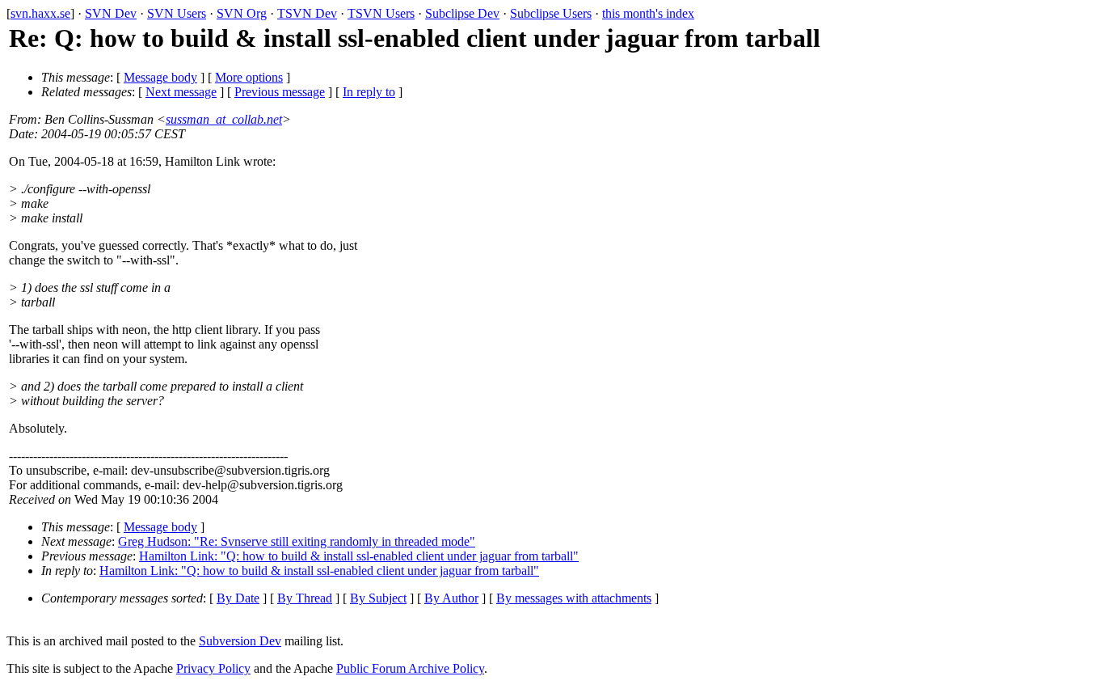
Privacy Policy (213, 668)
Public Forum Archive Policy (410, 668)
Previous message (279, 92)
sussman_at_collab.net (224, 119)
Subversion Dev (240, 641)
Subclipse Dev (462, 13)
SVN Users (176, 13)
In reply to (369, 92)
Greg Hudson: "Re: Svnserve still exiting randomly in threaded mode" (296, 541)
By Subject (378, 598)
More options (249, 77)
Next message (181, 92)
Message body (160, 77)
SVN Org (242, 13)
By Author (451, 598)
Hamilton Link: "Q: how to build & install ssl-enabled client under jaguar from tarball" (359, 556)
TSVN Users (381, 13)
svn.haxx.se (40, 13)
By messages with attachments (573, 598)
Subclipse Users (551, 13)
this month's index (648, 13)
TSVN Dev (307, 13)
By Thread (304, 598)
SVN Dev (111, 13)
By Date (238, 598)
